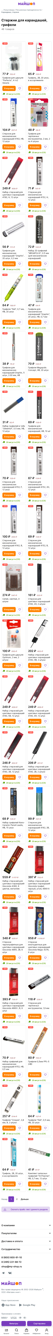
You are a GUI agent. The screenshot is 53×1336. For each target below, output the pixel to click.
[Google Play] (27, 1305)
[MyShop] (11, 1285)
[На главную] (27, 5)
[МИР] (4, 1318)
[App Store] (8, 1305)
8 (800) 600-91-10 (11, 1257)
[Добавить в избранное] (19, 88)
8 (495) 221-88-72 (11, 1262)
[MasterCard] (20, 1318)
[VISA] (13, 1318)
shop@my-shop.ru (11, 1266)
